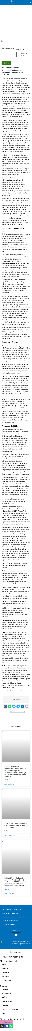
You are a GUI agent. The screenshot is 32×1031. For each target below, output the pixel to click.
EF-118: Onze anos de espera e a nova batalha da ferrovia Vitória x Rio (15, 825)
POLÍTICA (5, 989)
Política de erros (23, 917)
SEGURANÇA (6, 993)
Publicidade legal (8, 917)
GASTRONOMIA (7, 1001)
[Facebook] (16, 935)
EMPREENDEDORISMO (10, 1010)
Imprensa (15, 913)
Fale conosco (7, 910)
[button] (5, 706)
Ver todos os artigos (23, 54)
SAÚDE (4, 997)
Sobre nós (17, 910)
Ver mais (7, 779)
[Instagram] (12, 935)
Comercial (5, 913)
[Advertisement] (16, 22)
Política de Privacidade (10, 920)
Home (4, 964)
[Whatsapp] (19, 935)
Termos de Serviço (8, 924)
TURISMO (5, 1005)
